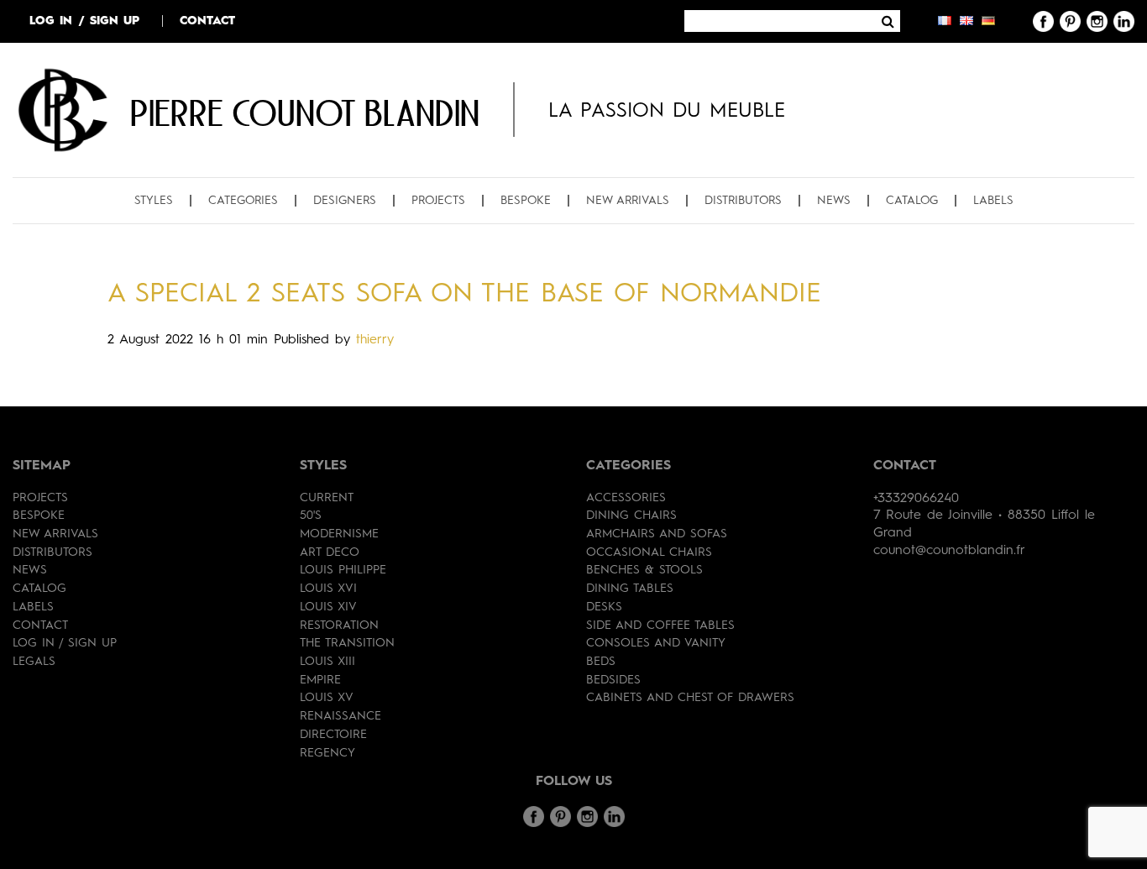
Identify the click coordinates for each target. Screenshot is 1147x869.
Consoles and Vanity (655, 643)
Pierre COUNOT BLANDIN (304, 112)
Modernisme (339, 534)
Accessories (626, 498)
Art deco (329, 552)
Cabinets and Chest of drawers (690, 698)
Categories (243, 201)
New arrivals (627, 201)
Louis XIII (327, 661)
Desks (604, 607)
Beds (600, 661)
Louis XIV (328, 607)
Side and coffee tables (660, 625)
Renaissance (340, 716)
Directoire (333, 735)
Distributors (743, 201)
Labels (993, 201)
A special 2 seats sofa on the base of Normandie (464, 294)
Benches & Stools (644, 570)
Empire (320, 680)
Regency (327, 753)
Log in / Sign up (84, 21)
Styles (153, 201)
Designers (344, 201)
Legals (34, 661)
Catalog (912, 201)
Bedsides (613, 680)
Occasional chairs (649, 552)
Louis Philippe (343, 570)
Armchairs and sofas (656, 534)
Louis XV (327, 698)
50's (311, 515)
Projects (438, 201)
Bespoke (525, 201)
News (834, 201)
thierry (375, 340)
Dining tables (629, 588)
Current (327, 498)
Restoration (339, 625)
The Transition (347, 643)
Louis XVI (328, 588)
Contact (207, 21)
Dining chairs (631, 515)
